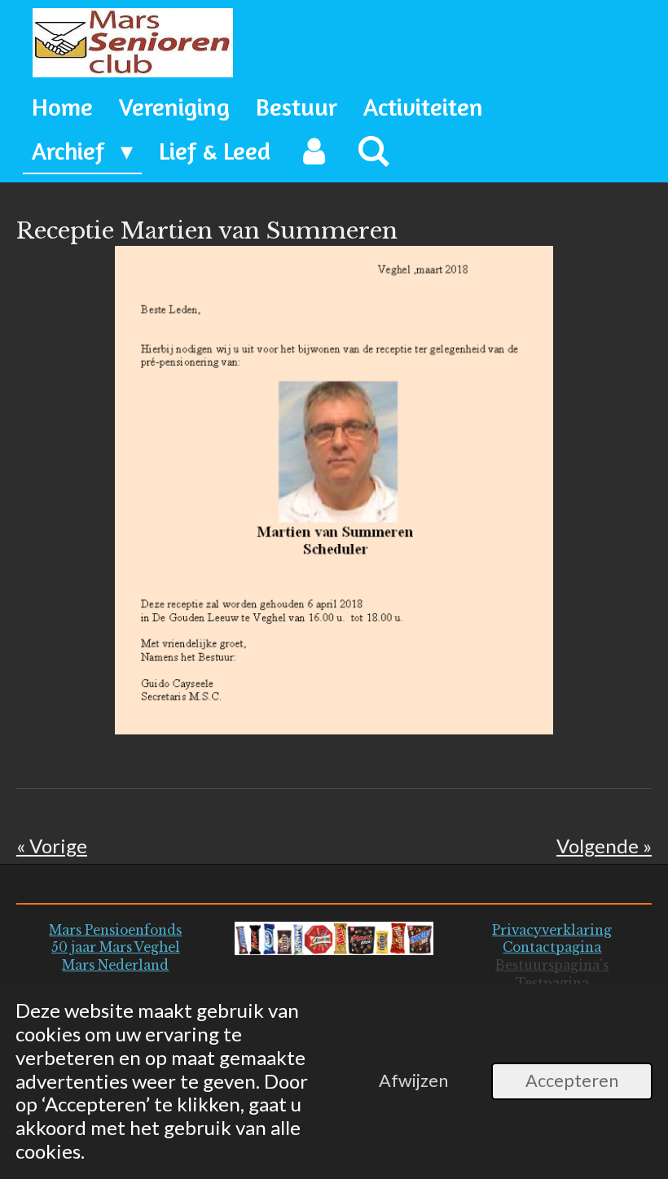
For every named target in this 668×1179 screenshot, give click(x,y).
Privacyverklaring (552, 930)
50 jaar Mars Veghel (115, 947)
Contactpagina (552, 947)
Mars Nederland (115, 965)
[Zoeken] (374, 151)
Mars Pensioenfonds (115, 930)
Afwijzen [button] (413, 1080)
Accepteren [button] (571, 1080)
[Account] (314, 151)
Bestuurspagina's (552, 965)
